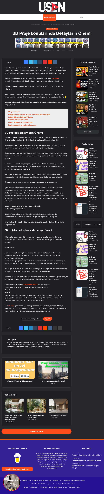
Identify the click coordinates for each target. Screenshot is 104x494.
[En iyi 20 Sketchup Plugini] (82, 178)
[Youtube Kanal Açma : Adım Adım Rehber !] (82, 71)
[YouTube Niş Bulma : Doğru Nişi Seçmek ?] (82, 84)
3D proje (11, 306)
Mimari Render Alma (34, 484)
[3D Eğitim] (52, 7)
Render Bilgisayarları (63, 17)
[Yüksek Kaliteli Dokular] (52, 42)
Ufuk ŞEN (48, 480)
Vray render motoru (30, 285)
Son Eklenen (87, 224)
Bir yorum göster (36, 431)
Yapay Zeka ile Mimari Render (67, 484)
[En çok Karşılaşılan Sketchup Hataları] (82, 153)
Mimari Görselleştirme (78, 480)
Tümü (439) (88, 132)
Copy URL (48, 319)
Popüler (77, 224)
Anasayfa (17, 17)
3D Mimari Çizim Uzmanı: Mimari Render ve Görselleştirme (13, 417)
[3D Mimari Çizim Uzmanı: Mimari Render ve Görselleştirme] (14, 406)
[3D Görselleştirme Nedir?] (58, 406)
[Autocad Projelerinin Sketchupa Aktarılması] (82, 209)
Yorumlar (98, 224)
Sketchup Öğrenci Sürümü (92, 163)
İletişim (73, 17)
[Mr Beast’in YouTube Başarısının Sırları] (82, 122)
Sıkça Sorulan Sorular (60, 487)
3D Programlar (26, 17)
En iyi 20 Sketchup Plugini (92, 176)
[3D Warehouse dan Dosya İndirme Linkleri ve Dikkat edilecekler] (82, 191)
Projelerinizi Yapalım (46, 487)
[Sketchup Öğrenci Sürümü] (82, 165)
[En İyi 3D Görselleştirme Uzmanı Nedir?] (36, 406)
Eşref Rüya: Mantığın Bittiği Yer (93, 107)
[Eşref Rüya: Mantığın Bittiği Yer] (82, 109)
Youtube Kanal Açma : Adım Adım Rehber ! (94, 69)
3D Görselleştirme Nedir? (58, 415)
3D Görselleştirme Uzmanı (49, 484)
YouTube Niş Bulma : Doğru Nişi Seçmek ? (94, 82)
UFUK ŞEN (34, 50)
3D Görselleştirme (49, 17)
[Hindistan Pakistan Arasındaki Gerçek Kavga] (82, 96)
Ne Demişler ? (34, 487)
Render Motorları (37, 17)
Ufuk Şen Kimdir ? (74, 487)
